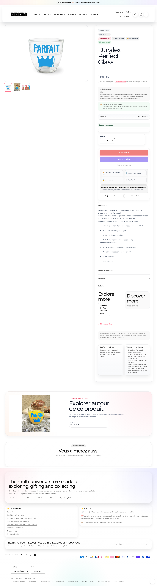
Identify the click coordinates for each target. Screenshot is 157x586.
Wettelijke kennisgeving (104, 581)
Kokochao (19, 578)
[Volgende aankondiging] (121, 2)
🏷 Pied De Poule (104, 30)
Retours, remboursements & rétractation (21, 518)
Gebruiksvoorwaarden (15, 528)
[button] (146, 14)
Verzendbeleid (60, 581)
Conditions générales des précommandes (22, 524)
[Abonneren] (146, 544)
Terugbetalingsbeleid (19, 581)
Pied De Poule (143, 117)
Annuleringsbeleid (119, 581)
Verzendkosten (120, 82)
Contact (10, 512)
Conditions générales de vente (18, 521)
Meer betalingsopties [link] (124, 165)
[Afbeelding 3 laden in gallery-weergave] (26, 87)
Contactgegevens (73, 581)
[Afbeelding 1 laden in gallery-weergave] (8, 87)
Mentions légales (13, 534)
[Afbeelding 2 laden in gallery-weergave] (17, 87)
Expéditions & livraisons (15, 515)
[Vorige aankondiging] (35, 2)
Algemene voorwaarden (46, 581)
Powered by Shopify (30, 578)
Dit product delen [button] (106, 324)
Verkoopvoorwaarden (87, 581)
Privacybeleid (12, 531)
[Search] (135, 14)
